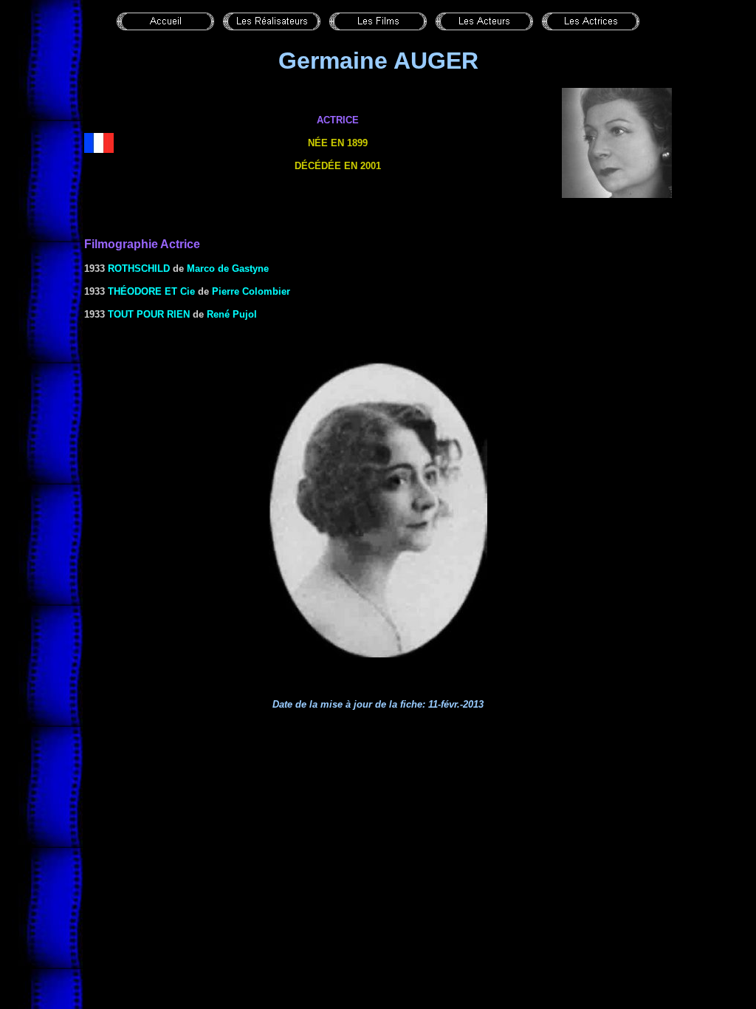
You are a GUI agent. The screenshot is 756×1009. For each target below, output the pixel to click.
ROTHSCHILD (139, 268)
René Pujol (232, 314)
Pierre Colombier (251, 291)
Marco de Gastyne (228, 268)
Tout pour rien (149, 314)
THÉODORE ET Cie (151, 291)
